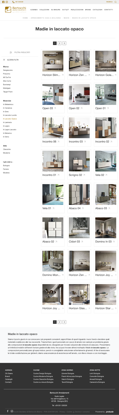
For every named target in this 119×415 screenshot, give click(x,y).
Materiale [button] (7, 101)
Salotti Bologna (68, 379)
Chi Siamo (9, 373)
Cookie (69, 412)
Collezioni (44, 9)
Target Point (8, 92)
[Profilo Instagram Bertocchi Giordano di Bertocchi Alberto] (6, 2)
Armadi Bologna (96, 379)
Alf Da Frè (7, 77)
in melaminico (8, 104)
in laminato (7, 122)
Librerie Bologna (68, 373)
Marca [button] (6, 67)
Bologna (6, 165)
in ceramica (7, 108)
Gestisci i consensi (82, 412)
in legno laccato (9, 130)
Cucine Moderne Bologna (43, 376)
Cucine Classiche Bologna (43, 379)
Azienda (34, 9)
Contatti (108, 9)
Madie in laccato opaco (84, 18)
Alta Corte (7, 81)
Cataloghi (97, 9)
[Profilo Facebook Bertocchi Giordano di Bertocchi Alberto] (3, 2)
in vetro (6, 137)
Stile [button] (5, 146)
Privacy (62, 412)
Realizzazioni (77, 9)
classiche (7, 149)
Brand (88, 9)
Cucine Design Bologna (42, 373)
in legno (6, 126)
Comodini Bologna (97, 376)
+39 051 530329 (61, 405)
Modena (6, 173)
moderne (6, 153)
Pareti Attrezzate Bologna (72, 376)
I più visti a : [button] (8, 162)
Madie (66, 18)
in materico (7, 133)
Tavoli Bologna (67, 382)
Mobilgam (6, 88)
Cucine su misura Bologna (43, 382)
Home (25, 18)
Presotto (6, 74)
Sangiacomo (8, 70)
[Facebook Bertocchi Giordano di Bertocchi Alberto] (7, 411)
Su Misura (55, 9)
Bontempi (7, 85)
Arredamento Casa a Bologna (46, 18)
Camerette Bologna (97, 382)
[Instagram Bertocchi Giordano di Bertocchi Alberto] (11, 411)
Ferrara (6, 169)
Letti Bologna (95, 373)
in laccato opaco (10, 119)
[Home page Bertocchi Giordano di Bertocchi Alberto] (15, 10)
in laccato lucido (10, 115)
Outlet (65, 9)
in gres (6, 112)
